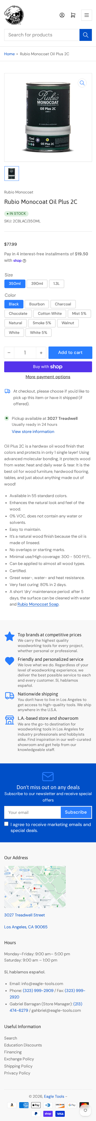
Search (10, 1038)
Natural (15, 322)
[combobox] (48, 35)
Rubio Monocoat (18, 192)
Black (14, 304)
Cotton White (50, 313)
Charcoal (63, 304)
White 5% (38, 332)
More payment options (48, 376)
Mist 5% (79, 313)
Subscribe (76, 812)
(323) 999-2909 (38, 990)
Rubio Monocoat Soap (38, 604)
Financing (13, 1052)
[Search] (86, 35)
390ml (37, 283)
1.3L (56, 283)
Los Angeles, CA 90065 (26, 927)
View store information (33, 431)
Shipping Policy (18, 1066)
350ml (15, 283)
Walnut (68, 322)
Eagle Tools (54, 1096)
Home (9, 53)
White (14, 332)
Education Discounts (23, 1045)
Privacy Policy (17, 1073)
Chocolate (18, 313)
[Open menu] (86, 15)
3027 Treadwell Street (24, 915)
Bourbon (37, 304)
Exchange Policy (19, 1059)
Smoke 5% (42, 322)
